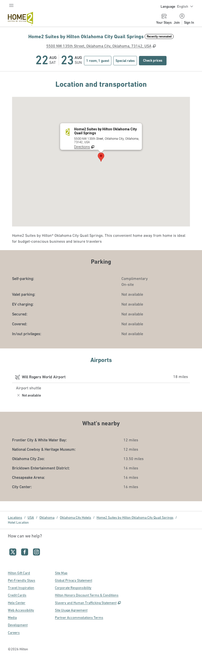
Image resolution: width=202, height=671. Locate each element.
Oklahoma (46, 517)
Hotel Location (18, 522)
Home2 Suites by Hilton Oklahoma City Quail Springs (135, 517)
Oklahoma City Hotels (75, 517)
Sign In (189, 22)
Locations (15, 517)
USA (31, 517)
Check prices (155, 60)
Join (177, 22)
